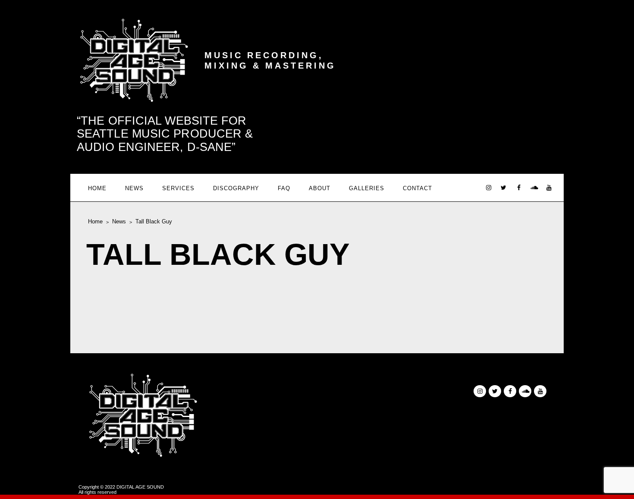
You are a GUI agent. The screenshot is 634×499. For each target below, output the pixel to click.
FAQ (284, 188)
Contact (417, 188)
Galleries (366, 188)
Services (178, 188)
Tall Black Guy (153, 221)
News (134, 188)
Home (97, 188)
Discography (236, 188)
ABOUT (319, 188)
